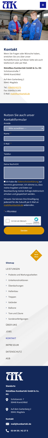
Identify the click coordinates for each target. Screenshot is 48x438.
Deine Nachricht (11, 164)
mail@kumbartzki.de (20, 93)
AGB (8, 358)
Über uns (11, 325)
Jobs (9, 331)
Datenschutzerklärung (28, 181)
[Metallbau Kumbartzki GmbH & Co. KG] (10, 5)
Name (7, 133)
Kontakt (11, 338)
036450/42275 (14, 87)
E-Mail (7, 143)
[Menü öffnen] (43, 5)
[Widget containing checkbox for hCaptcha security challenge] (22, 221)
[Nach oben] (36, 255)
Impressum (12, 345)
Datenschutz (14, 351)
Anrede (7, 123)
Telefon (7, 154)
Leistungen (13, 269)
